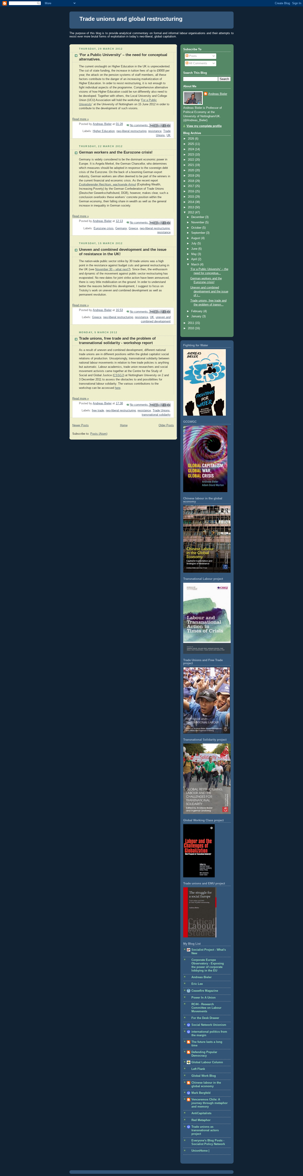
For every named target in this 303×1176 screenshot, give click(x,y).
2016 (191, 191)
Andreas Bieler (217, 93)
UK (169, 135)
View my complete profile (204, 126)
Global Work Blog (203, 1075)
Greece (133, 228)
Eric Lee (197, 983)
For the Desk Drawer (205, 1018)
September (198, 232)
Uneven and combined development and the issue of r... (209, 291)
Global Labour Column (207, 1062)
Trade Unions (161, 410)
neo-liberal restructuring (131, 131)
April (194, 259)
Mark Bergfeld (201, 1092)
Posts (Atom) (98, 433)
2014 (191, 202)
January (196, 316)
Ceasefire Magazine (204, 990)
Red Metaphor (201, 1120)
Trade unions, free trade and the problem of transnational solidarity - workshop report (117, 340)
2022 (191, 159)
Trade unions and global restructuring (131, 19)
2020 (191, 170)
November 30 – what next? (112, 269)
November (198, 222)
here (117, 387)
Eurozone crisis (104, 228)
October (196, 227)
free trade (98, 410)
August (196, 238)
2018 (191, 181)
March (195, 264)
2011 (191, 323)
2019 (191, 175)
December (198, 217)
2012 (191, 212)
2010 (191, 328)
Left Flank (198, 1069)
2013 (191, 207)
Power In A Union (203, 997)
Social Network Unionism (208, 1024)
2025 (191, 144)
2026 (191, 138)
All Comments (197, 63)
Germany (121, 228)
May (194, 254)
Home (124, 425)
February (197, 311)
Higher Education (104, 131)
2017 (191, 186)
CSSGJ (118, 375)
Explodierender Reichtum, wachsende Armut (107, 184)
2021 (191, 165)
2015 (191, 196)
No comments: (140, 125)
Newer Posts (80, 425)
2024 (191, 149)
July (194, 243)
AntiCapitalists (201, 1113)
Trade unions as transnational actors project (205, 1130)
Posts (192, 56)
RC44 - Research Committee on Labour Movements (206, 1008)
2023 (191, 154)
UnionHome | (200, 1150)
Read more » (80, 119)
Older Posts (166, 425)
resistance (154, 131)
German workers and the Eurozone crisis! (116, 152)
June (194, 248)
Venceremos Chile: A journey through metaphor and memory (209, 1103)
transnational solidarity (156, 414)
